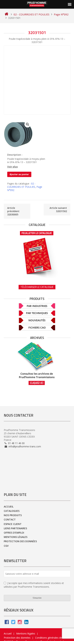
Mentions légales (15, 537)
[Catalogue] (37, 253)
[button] (27, 124)
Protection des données (20, 541)
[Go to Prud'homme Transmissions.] (6, 14)
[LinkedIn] (26, 622)
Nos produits (13, 515)
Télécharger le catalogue (37, 287)
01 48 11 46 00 (16, 443)
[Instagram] (20, 622)
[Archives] (37, 363)
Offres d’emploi (14, 532)
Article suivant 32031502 (58, 209)
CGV (6, 545)
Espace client (13, 524)
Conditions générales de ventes (52, 637)
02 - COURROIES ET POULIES (21, 185)
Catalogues (11, 510)
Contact (10, 519)
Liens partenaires (15, 528)
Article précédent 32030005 (13, 211)
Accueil (8, 506)
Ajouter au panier (19, 174)
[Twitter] (13, 622)
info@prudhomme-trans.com (24, 446)
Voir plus (12, 166)
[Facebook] (7, 622)
